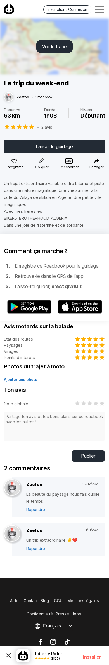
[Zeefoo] (8, 97)
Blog (45, 600)
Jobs (76, 614)
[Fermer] (8, 655)
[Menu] (99, 9)
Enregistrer (14, 167)
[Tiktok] (67, 642)
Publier (88, 456)
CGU (58, 600)
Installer (92, 657)
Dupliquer (41, 167)
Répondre (35, 509)
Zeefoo (23, 97)
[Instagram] (53, 642)
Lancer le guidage (54, 146)
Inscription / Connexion (67, 9)
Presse (62, 614)
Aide (14, 600)
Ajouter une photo (20, 379)
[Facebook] (40, 642)
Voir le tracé (54, 46)
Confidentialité (40, 614)
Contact (30, 600)
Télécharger (69, 167)
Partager (96, 167)
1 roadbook (43, 97)
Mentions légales (83, 600)
